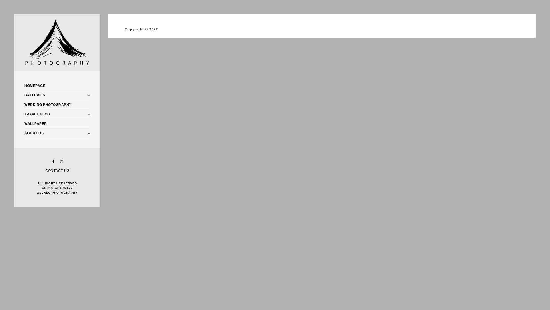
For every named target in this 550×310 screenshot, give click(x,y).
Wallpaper (35, 124)
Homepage (34, 86)
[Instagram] (61, 161)
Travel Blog (37, 114)
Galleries (34, 95)
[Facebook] (53, 161)
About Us (34, 133)
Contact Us (57, 171)
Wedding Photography (48, 105)
